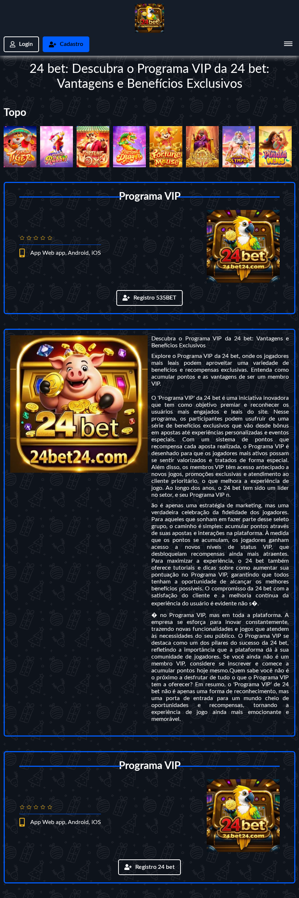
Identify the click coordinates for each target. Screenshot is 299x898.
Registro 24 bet (155, 867)
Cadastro (71, 44)
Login (26, 44)
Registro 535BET (154, 298)
